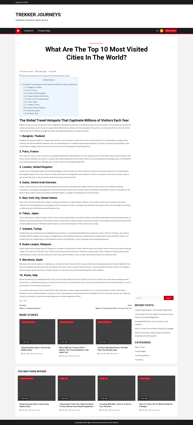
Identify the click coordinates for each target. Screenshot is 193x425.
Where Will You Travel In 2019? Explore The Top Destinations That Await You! (74, 350)
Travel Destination (96, 43)
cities (25, 301)
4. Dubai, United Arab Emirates (36, 96)
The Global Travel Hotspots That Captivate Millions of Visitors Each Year (49, 84)
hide (52, 80)
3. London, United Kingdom (34, 93)
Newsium (103, 422)
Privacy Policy (44, 31)
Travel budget (140, 351)
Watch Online (171, 31)
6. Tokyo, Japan (30, 102)
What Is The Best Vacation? (30, 306)
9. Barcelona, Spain (31, 110)
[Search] (157, 31)
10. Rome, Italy (30, 113)
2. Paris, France (30, 90)
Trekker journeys (38, 14)
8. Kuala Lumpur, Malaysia (34, 108)
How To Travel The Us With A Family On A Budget (154, 328)
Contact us (28, 31)
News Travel (140, 347)
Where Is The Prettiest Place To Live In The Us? (113, 306)
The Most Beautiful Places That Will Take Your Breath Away (112, 349)
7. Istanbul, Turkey (31, 105)
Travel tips (139, 360)
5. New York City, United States (36, 99)
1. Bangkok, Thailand (32, 87)
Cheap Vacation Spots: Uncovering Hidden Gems (153, 310)
